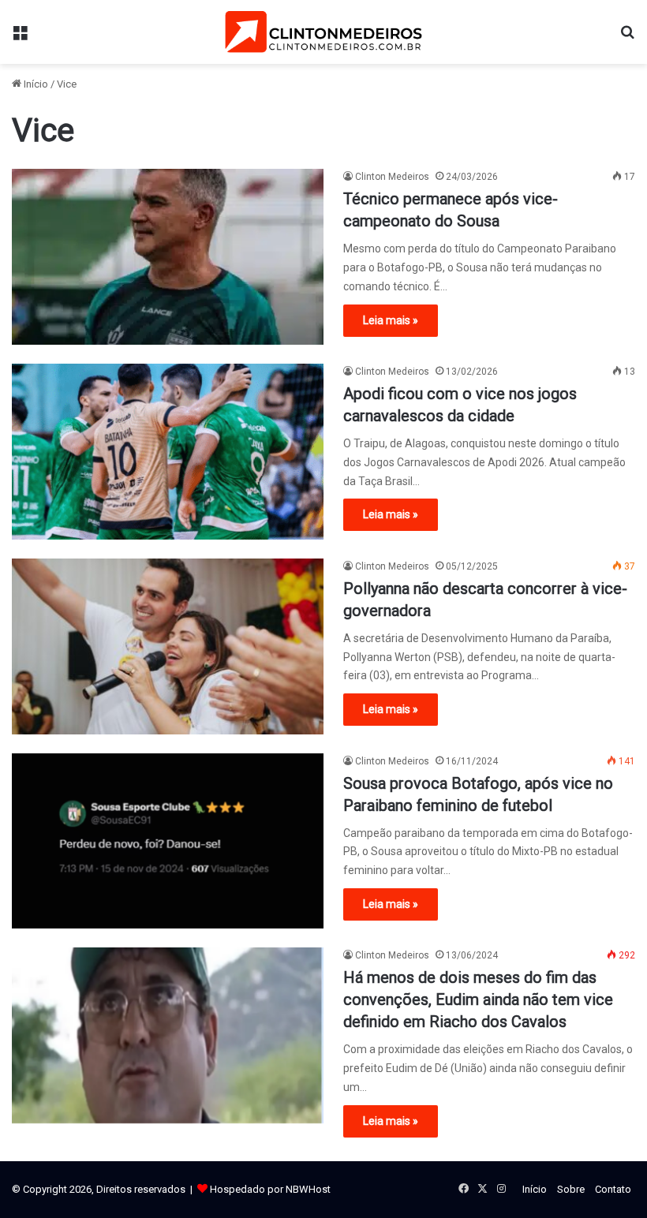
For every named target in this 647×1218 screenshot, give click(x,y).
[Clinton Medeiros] (323, 32)
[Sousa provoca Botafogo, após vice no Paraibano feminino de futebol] (168, 841)
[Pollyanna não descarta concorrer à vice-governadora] (168, 646)
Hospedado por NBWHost (270, 1189)
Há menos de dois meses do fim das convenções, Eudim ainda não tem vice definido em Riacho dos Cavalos (478, 999)
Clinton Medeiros (392, 176)
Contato (613, 1189)
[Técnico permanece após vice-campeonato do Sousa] (168, 257)
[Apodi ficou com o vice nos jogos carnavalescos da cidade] (168, 452)
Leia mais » (390, 320)
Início (34, 84)
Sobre (571, 1189)
